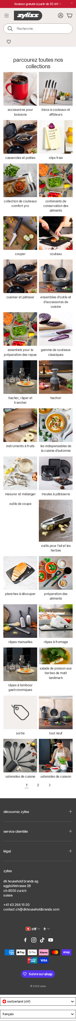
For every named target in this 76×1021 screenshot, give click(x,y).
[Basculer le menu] (6, 15)
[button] (38, 28)
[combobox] (38, 1001)
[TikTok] (42, 939)
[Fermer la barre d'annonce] (72, 3)
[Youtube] (50, 939)
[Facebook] (25, 939)
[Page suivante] (49, 785)
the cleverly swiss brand (36, 4)
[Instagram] (33, 939)
